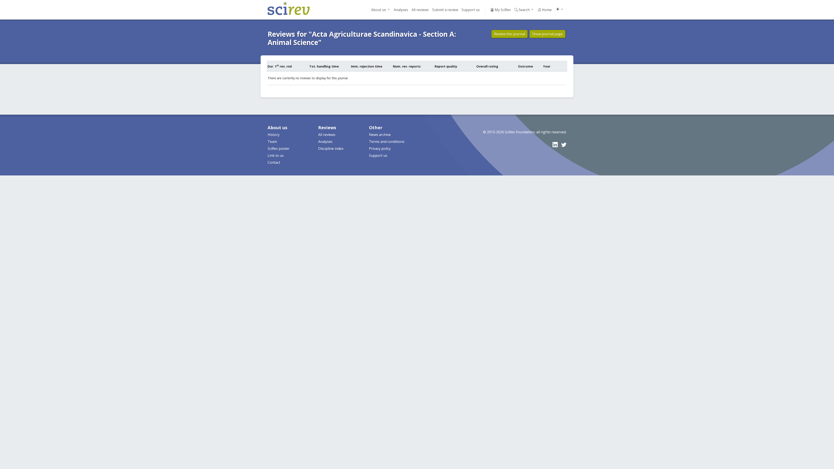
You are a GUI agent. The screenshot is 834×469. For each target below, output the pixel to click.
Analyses (401, 9)
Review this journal (509, 33)
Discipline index (330, 148)
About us (378, 9)
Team (272, 141)
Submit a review (445, 9)
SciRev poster (279, 148)
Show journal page (547, 33)
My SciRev (502, 9)
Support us (471, 9)
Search (524, 9)
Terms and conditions (386, 141)
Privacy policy (380, 148)
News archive (380, 134)
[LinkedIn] (555, 144)
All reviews (420, 9)
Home (546, 9)
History (274, 134)
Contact (274, 162)
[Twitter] (563, 144)
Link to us (276, 155)
